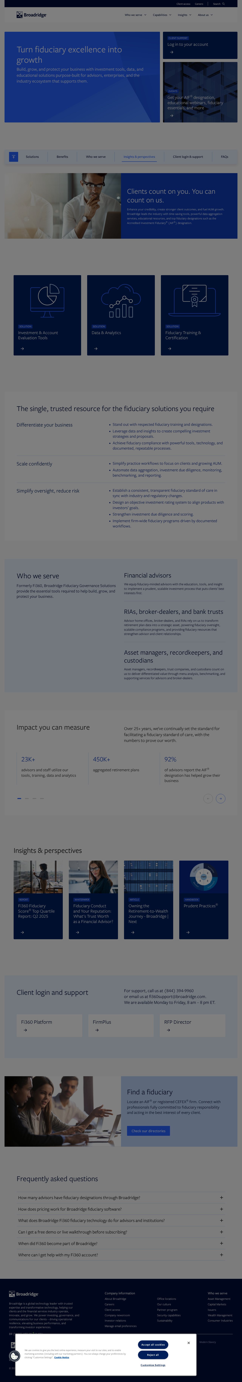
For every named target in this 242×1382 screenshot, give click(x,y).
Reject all (153, 1354)
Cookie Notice (61, 1357)
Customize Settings (153, 1365)
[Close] (189, 1343)
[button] (15, 1356)
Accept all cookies (153, 1344)
